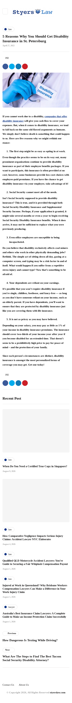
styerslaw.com (57, 692)
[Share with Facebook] (5, 66)
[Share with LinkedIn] (18, 66)
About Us (24, 684)
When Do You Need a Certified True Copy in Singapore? (35, 466)
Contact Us (8, 684)
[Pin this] (25, 66)
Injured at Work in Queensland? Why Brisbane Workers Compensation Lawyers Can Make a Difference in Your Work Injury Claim (35, 588)
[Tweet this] (12, 66)
